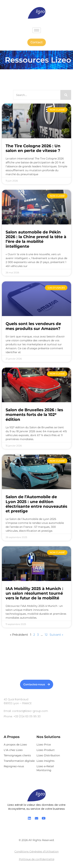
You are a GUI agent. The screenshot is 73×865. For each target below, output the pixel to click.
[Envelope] (36, 818)
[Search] (65, 95)
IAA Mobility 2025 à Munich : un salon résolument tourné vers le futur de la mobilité (34, 593)
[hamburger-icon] (36, 30)
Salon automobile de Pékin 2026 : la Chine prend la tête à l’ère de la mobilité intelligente (36, 239)
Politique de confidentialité (36, 859)
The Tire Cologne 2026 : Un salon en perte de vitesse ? (33, 148)
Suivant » (56, 634)
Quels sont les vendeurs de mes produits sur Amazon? (33, 326)
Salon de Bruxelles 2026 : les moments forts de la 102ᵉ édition (34, 414)
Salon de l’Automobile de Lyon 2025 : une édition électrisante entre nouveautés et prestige (36, 503)
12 (46, 634)
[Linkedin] (29, 818)
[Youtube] (43, 818)
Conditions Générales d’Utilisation (36, 851)
